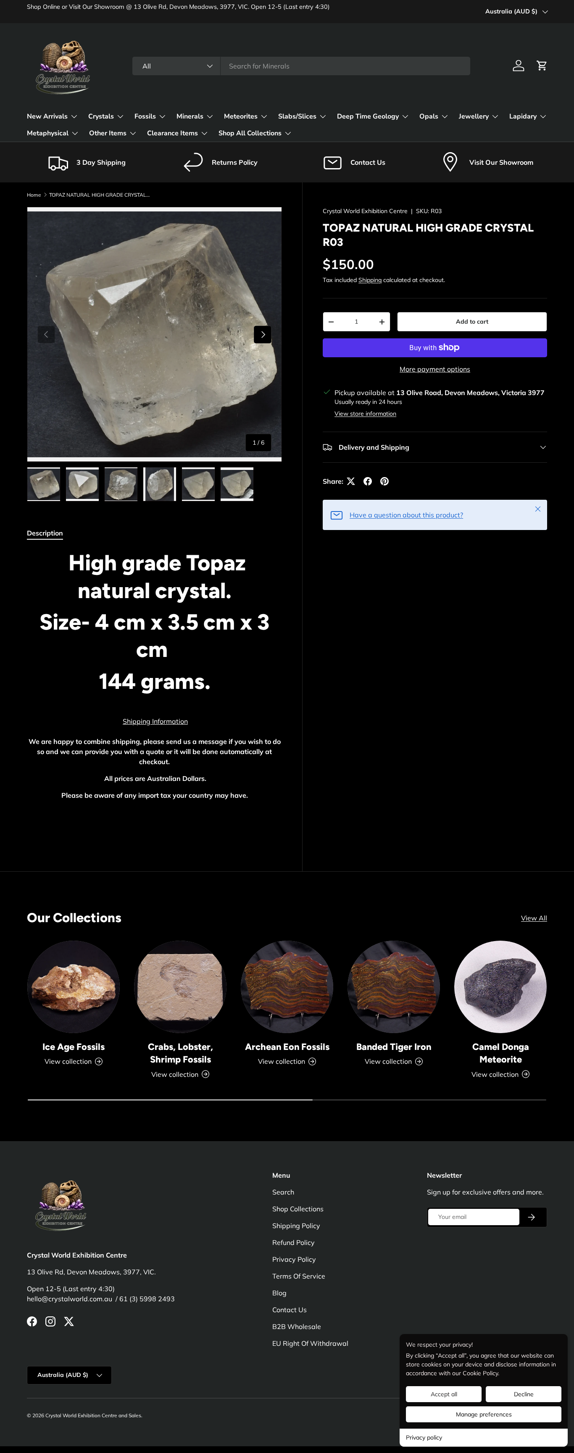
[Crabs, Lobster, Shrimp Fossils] (180, 987)
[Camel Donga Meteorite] (500, 987)
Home (34, 195)
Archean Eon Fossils (287, 1046)
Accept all (444, 1394)
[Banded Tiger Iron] (394, 987)
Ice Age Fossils (73, 1046)
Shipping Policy (296, 1225)
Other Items (107, 133)
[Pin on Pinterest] (384, 481)
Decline (524, 1394)
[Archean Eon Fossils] (287, 987)
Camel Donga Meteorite (500, 1053)
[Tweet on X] (350, 481)
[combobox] (301, 66)
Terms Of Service (298, 1276)
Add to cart (472, 321)
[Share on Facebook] (367, 481)
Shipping (370, 280)
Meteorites (241, 116)
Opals (428, 116)
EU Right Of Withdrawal (310, 1343)
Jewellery (474, 116)
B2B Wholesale (296, 1326)
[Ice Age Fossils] (73, 987)
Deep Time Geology (368, 116)
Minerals (189, 116)
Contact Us (289, 1309)
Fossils (145, 116)
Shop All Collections (250, 133)
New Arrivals (47, 116)
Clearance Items (172, 133)
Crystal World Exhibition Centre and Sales (93, 1415)
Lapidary (523, 116)
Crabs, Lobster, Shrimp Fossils (180, 1053)
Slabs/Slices (297, 116)
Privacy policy (424, 1437)
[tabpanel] (154, 691)
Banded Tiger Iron (393, 1046)
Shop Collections (298, 1209)
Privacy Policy (294, 1259)
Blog (279, 1293)
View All (534, 918)
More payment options (435, 369)
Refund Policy (293, 1242)
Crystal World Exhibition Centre (365, 211)
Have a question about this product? (406, 515)
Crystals (101, 116)
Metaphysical (47, 133)
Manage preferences (484, 1414)
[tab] (45, 533)
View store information (365, 413)
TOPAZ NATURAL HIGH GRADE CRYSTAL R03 (99, 195)
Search (283, 1192)
